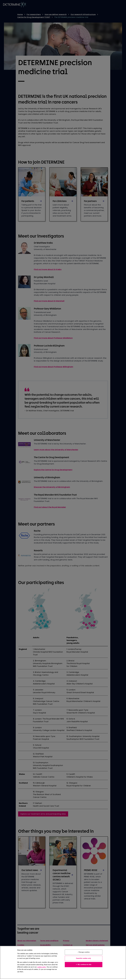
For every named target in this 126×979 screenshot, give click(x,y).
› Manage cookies (83, 952)
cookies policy (41, 967)
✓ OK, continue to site (83, 964)
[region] (63, 962)
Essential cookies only (83, 958)
